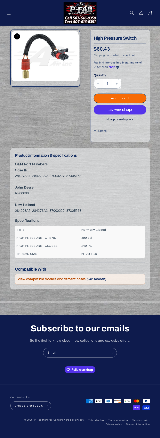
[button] (8, 12)
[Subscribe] (112, 353)
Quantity (100, 75)
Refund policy (96, 420)
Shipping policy (141, 420)
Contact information (138, 424)
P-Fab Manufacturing (47, 420)
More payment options (120, 119)
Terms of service (118, 420)
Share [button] (102, 131)
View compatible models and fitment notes (62, 279)
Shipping (99, 55)
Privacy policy (114, 424)
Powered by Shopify (72, 420)
